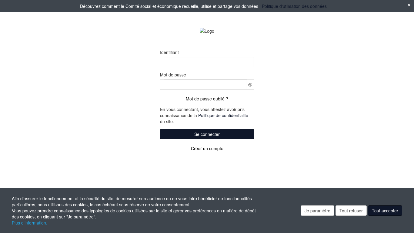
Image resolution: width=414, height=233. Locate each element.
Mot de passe (173, 75)
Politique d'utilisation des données (294, 6)
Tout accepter (385, 211)
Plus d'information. (29, 223)
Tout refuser (351, 211)
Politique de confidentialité (223, 115)
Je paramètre (317, 211)
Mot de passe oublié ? (207, 99)
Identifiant (169, 52)
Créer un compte (207, 148)
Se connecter (207, 134)
